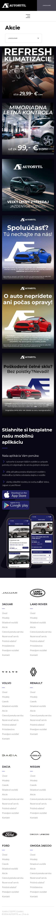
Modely (5, 617)
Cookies (20, 911)
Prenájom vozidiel (10, 650)
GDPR (12, 911)
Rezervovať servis (10, 636)
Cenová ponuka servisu (12, 631)
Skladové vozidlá (10, 622)
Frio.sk (26, 914)
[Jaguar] (46, 5)
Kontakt (6, 655)
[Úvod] (9, 592)
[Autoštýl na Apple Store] (28, 494)
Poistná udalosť (9, 641)
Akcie (4, 627)
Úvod (4, 613)
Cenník (5, 701)
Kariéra (5, 911)
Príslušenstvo (8, 645)
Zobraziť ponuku (28, 72)
